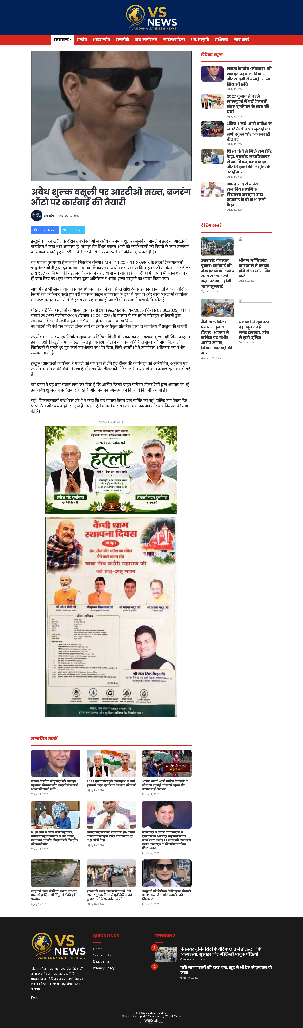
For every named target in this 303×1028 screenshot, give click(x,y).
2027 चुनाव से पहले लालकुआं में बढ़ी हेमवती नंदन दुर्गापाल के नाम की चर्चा (111, 783)
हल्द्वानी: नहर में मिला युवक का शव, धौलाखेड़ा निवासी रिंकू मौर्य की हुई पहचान (54, 895)
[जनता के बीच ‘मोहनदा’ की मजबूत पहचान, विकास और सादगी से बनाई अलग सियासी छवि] (55, 763)
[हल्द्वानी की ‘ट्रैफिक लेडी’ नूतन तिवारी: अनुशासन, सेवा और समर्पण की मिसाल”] (167, 873)
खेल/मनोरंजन (146, 39)
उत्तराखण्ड (61, 39)
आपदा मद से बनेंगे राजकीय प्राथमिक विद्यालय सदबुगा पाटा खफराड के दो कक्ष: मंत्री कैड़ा (111, 836)
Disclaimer (101, 961)
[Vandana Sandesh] (151, 17)
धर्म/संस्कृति (200, 39)
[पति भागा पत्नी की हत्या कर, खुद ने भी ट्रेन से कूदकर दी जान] (166, 972)
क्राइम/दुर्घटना (174, 39)
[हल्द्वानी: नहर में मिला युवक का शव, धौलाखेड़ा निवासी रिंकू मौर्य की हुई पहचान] (55, 873)
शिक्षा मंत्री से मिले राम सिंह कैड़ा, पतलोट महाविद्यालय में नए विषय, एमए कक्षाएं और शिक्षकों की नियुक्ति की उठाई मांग (54, 838)
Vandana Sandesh (156, 1013)
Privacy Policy (104, 968)
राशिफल (221, 39)
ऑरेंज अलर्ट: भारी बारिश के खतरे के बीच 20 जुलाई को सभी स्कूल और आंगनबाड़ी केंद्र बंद (165, 785)
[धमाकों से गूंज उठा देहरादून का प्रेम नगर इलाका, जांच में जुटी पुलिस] (255, 308)
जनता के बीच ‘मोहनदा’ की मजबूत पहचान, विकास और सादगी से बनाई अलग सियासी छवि (54, 785)
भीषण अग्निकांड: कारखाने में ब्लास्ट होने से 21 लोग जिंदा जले (255, 268)
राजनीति (122, 39)
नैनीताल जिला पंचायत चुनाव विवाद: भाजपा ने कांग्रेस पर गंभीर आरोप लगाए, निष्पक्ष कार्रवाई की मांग (216, 337)
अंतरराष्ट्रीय (101, 39)
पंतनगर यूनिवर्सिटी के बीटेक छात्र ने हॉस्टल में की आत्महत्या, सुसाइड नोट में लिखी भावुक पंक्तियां (221, 952)
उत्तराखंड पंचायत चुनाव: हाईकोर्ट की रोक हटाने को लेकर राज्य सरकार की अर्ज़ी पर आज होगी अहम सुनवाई (217, 273)
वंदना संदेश (49, 216)
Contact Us (102, 955)
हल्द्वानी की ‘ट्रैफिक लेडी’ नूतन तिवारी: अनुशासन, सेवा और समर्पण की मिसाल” (167, 895)
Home (97, 948)
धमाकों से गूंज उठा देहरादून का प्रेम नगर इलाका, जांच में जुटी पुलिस (254, 329)
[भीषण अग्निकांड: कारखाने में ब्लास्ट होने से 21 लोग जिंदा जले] (255, 246)
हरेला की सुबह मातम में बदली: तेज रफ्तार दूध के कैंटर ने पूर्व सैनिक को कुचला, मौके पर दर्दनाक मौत (109, 895)
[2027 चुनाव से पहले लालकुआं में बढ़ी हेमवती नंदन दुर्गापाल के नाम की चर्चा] (111, 763)
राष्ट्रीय (82, 39)
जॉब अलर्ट (241, 39)
